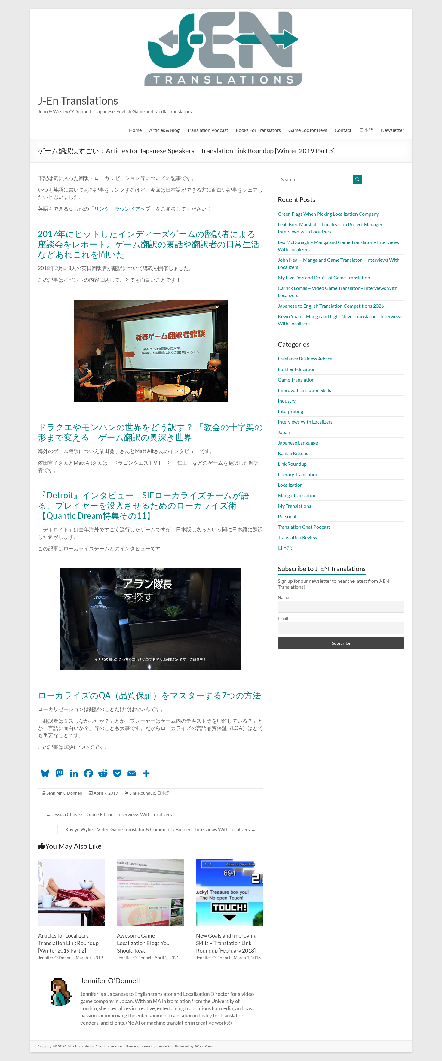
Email (283, 618)
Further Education (297, 369)
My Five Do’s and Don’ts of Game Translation (324, 277)
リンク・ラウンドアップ (122, 208)
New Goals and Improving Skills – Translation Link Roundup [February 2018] (226, 943)
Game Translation (296, 379)
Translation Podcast (207, 130)
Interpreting (290, 411)
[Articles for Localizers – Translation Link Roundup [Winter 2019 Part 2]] (72, 862)
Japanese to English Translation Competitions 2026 (331, 306)
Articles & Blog (164, 130)
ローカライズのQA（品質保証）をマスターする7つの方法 (149, 695)
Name (283, 597)
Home (135, 130)
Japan (284, 432)
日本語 (366, 130)
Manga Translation (297, 495)
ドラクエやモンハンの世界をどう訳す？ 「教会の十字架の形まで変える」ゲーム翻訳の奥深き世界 (150, 432)
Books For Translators (258, 130)
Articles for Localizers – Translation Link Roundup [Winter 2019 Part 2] (68, 943)
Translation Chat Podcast (304, 527)
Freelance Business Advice (305, 358)
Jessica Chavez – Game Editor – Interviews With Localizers (109, 814)
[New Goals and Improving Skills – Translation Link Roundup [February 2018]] (229, 862)
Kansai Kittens (293, 453)
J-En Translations (78, 100)
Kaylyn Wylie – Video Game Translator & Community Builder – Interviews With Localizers (160, 829)
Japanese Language (298, 442)
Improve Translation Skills (304, 390)
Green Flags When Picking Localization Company (328, 214)
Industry (287, 400)
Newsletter (392, 130)
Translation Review (297, 537)
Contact (343, 130)
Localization (290, 485)
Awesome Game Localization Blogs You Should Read (143, 943)
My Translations (294, 506)
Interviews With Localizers (305, 421)
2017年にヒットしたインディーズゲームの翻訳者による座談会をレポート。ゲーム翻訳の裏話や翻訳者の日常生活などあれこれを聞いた (148, 244)
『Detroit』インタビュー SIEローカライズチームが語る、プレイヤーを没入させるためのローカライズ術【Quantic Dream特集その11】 (143, 505)
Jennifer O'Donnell (64, 792)
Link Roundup (142, 792)
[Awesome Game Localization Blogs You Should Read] (150, 862)
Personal (287, 516)
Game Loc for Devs (307, 130)
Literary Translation (298, 474)
